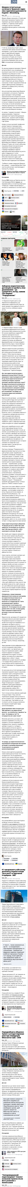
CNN (10, 1076)
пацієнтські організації (9, 843)
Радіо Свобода (15, 917)
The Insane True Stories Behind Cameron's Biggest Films (7, 249)
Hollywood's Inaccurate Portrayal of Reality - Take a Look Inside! (21, 280)
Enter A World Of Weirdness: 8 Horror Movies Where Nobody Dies (6, 280)
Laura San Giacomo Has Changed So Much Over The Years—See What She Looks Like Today (20, 264)
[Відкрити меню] (26, 2)
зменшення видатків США (10, 1138)
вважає (18, 182)
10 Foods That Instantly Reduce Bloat (20, 249)
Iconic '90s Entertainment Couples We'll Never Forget (6, 263)
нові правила (13, 824)
